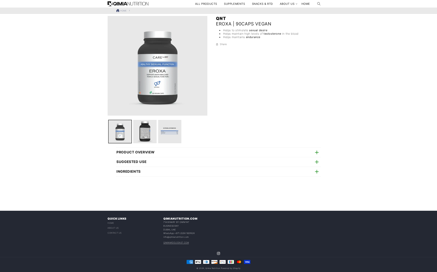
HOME (123, 10)
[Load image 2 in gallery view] (145, 131)
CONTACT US (115, 233)
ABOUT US (113, 228)
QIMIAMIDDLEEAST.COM (176, 242)
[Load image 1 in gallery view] (120, 131)
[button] (287, 3)
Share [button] (223, 44)
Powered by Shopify (231, 268)
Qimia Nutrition (212, 268)
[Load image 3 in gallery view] (169, 131)
